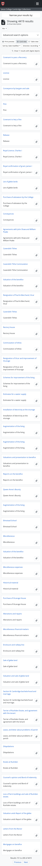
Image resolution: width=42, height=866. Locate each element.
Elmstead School (10, 520)
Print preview (9, 42)
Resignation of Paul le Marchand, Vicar (18, 295)
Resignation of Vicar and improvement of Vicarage (19, 359)
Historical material (10, 582)
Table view (34, 42)
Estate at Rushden (10, 762)
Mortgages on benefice (12, 844)
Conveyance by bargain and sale (16, 88)
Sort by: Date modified (11, 46)
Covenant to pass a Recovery (14, 57)
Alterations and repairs (12, 614)
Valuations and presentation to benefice (19, 457)
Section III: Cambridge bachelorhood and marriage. (19, 692)
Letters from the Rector (12, 829)
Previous (17, 862)
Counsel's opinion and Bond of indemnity (20, 777)
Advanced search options (15, 35)
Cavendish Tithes (10, 248)
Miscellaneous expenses (13, 567)
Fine (4, 104)
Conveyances (8, 214)
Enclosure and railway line (13, 645)
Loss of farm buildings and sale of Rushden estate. (20, 795)
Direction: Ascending (30, 46)
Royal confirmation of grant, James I (17, 166)
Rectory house (9, 327)
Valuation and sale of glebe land (16, 676)
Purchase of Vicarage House (14, 598)
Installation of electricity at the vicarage (19, 409)
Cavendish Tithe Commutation (15, 264)
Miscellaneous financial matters (16, 629)
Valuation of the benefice (13, 279)
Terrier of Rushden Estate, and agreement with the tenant (20, 711)
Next (26, 862)
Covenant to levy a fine (12, 119)
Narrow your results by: (21, 15)
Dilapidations (8, 746)
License (6, 73)
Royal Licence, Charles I (12, 150)
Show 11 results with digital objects (27, 51)
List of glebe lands (10, 181)
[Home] (3, 4)
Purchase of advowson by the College (18, 197)
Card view (22, 42)
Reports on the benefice (13, 474)
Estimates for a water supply (14, 394)
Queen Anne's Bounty (12, 489)
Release (6, 135)
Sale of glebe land (10, 660)
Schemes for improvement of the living (19, 377)
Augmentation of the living (14, 426)
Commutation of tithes (12, 343)
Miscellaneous (9, 536)
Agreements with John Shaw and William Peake (19, 230)
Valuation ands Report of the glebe (17, 813)
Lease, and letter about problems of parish (20, 730)
